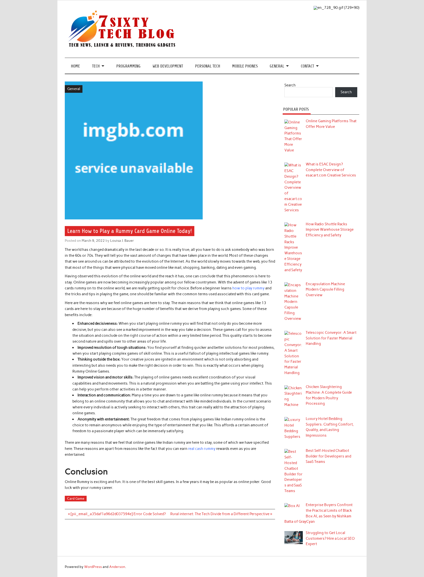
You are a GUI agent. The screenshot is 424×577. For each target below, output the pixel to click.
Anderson (117, 567)
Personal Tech (207, 66)
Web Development (168, 66)
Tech (96, 66)
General (277, 66)
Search (290, 85)
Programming (128, 66)
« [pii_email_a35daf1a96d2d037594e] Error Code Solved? (117, 514)
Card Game (75, 498)
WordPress (93, 567)
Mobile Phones (245, 66)
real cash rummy (201, 448)
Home (75, 66)
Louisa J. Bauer (122, 240)
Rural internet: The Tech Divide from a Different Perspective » (221, 514)
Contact (307, 66)
